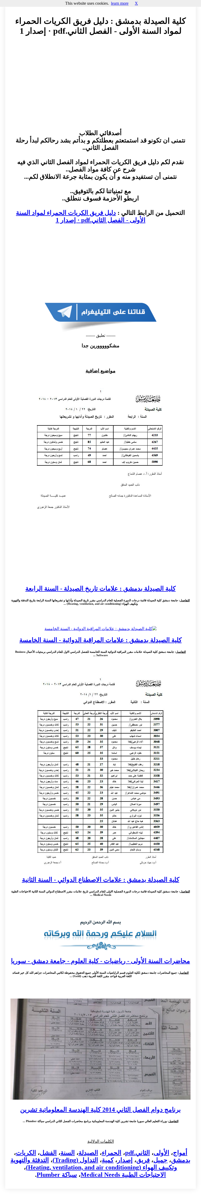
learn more (120, 3)
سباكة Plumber (57, 1174)
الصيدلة (88, 1152)
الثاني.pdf (137, 1152)
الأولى (161, 1152)
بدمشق (181, 1160)
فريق (143, 1160)
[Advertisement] (100, 87)
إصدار (125, 1160)
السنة (67, 1152)
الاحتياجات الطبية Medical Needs (123, 1174)
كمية (108, 1160)
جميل (160, 1160)
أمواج (180, 1152)
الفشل (48, 1152)
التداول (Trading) (75, 1160)
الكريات (26, 1152)
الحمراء (111, 1152)
